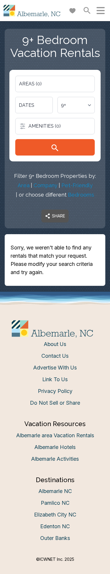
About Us (55, 344)
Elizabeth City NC (55, 514)
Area (24, 185)
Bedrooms (81, 195)
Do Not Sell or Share (55, 403)
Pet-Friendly (77, 185)
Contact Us (55, 356)
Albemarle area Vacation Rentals (55, 435)
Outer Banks (55, 538)
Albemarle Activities (55, 459)
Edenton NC (55, 526)
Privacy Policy (55, 391)
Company (45, 185)
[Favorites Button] (72, 11)
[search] (55, 147)
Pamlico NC (55, 503)
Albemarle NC (55, 491)
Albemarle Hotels (55, 447)
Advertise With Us (55, 367)
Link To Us (55, 379)
